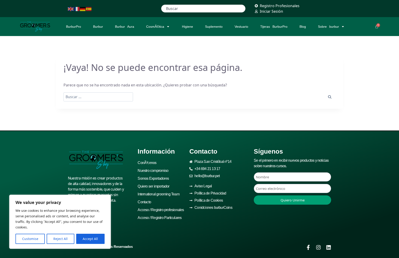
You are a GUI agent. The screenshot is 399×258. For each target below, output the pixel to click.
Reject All (60, 239)
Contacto (144, 202)
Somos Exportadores (153, 178)
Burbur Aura (124, 26)
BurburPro (73, 26)
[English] (71, 8)
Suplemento (214, 26)
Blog (302, 26)
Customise (30, 239)
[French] (77, 8)
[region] (60, 222)
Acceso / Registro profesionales (161, 210)
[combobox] (203, 8)
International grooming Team (158, 194)
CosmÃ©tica (155, 26)
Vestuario (241, 26)
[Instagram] (318, 247)
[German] (83, 8)
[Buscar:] (98, 96)
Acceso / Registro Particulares (159, 218)
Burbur (98, 26)
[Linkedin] (328, 247)
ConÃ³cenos (147, 163)
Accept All (90, 239)
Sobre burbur (328, 26)
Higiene (187, 26)
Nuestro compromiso (153, 171)
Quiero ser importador (153, 186)
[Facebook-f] (308, 247)
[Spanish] (89, 8)
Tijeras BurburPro (273, 26)
